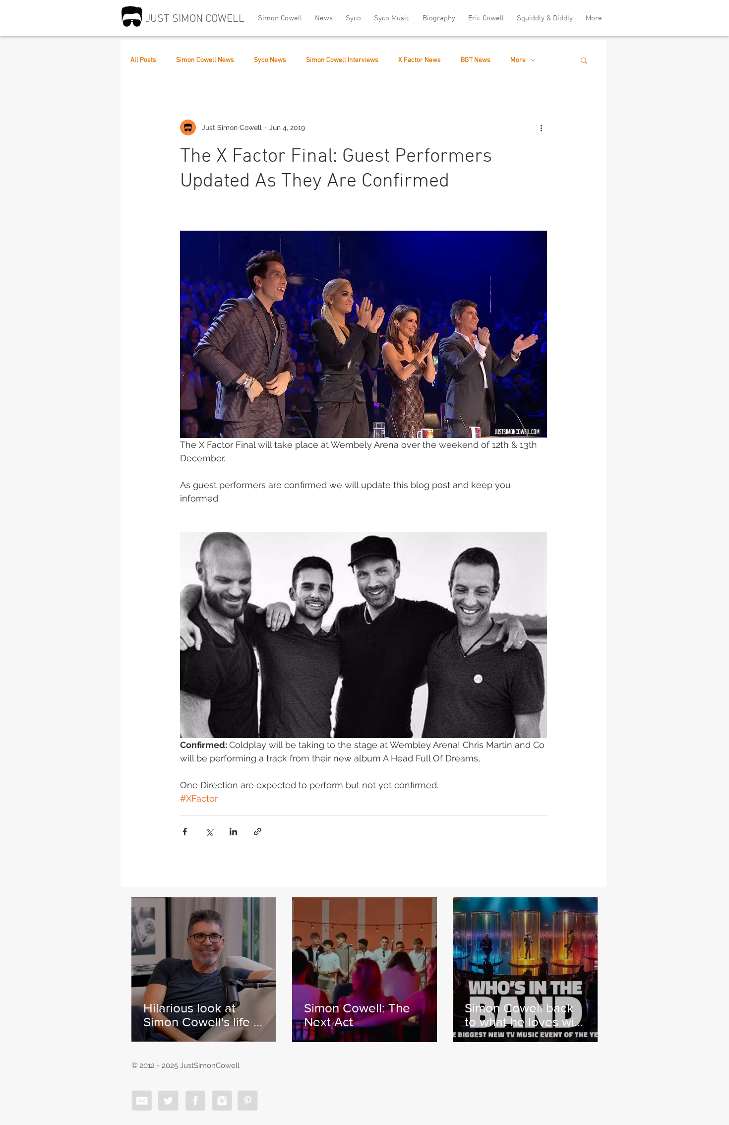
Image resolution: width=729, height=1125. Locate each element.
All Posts (143, 60)
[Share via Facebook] (184, 831)
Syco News (270, 60)
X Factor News (419, 60)
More (518, 60)
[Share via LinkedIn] (233, 831)
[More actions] (541, 127)
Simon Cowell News (205, 60)
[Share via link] (257, 831)
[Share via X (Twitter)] (209, 831)
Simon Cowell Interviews (342, 60)
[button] (584, 60)
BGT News (475, 60)
